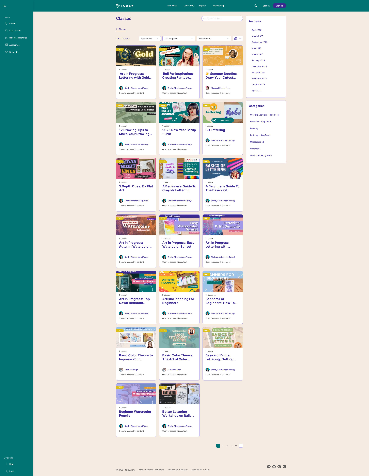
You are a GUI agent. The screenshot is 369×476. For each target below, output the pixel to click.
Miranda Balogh (131, 370)
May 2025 (256, 48)
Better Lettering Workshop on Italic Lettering (177, 414)
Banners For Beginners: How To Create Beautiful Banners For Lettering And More (222, 301)
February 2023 (258, 72)
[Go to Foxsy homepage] (124, 5)
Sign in (266, 5)
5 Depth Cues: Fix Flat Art (136, 188)
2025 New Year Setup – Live (179, 132)
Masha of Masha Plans (220, 88)
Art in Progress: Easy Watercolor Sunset (178, 244)
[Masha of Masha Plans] (208, 88)
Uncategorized (257, 142)
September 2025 (260, 42)
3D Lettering (215, 130)
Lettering (254, 128)
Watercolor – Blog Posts (261, 155)
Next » (241, 446)
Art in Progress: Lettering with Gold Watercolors (134, 76)
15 (236, 445)
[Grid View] (235, 38)
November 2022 (259, 78)
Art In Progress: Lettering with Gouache (218, 245)
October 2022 (258, 84)
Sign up (279, 5)
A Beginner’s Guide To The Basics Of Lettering (223, 188)
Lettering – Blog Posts (260, 135)
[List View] (240, 38)
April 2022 (256, 90)
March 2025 (257, 54)
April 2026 (256, 30)
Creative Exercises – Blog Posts (264, 115)
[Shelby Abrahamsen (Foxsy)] (121, 88)
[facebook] (274, 466)
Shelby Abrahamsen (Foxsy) (136, 88)
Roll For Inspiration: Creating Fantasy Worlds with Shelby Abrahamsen (177, 76)
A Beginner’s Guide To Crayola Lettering (179, 188)
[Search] (256, 5)
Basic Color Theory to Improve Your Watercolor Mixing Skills (136, 357)
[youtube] (284, 466)
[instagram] (279, 466)
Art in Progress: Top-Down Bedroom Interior (135, 301)
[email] (269, 466)
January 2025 (258, 60)
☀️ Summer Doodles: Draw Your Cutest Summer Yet (222, 76)
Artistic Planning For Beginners (178, 301)
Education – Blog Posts (260, 121)
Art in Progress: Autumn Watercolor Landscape (134, 245)
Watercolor (255, 148)
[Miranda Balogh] (121, 370)
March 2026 (257, 36)
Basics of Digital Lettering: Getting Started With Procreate (219, 357)
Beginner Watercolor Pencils (135, 413)
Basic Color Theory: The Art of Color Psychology (177, 357)
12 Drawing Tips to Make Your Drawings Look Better (135, 132)
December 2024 (259, 66)
